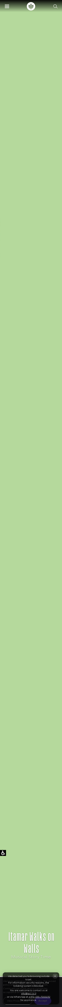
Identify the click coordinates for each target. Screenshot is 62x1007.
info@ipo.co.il (28, 993)
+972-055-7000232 (39, 996)
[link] (31, 6)
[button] (55, 6)
